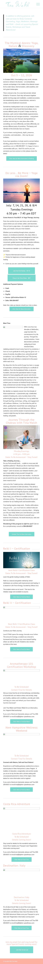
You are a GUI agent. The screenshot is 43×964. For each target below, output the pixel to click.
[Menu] (37, 4)
